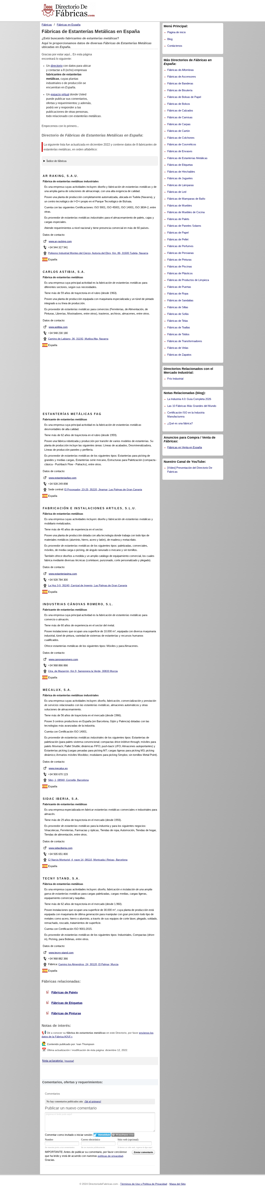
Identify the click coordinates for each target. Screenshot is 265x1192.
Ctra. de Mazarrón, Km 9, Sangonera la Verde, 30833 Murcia (83, 671)
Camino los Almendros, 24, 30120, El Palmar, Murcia (88, 964)
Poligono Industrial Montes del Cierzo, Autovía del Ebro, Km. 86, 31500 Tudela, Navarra (98, 253)
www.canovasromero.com (63, 659)
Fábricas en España (68, 24)
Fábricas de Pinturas (66, 1013)
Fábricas (47, 24)
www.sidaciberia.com (60, 847)
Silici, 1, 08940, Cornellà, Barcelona (68, 779)
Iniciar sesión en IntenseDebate (102, 1135)
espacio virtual (60, 94)
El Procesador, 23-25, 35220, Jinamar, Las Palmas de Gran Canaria (103, 489)
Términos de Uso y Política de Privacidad (143, 1183)
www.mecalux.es (58, 768)
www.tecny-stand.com (61, 952)
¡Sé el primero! (92, 1101)
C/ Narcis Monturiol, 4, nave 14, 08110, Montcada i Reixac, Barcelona (87, 859)
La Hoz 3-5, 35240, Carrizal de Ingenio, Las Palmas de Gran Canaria (87, 585)
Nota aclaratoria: (53, 1060)
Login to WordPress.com (122, 1135)
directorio (57, 65)
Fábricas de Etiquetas (66, 1003)
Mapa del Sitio (177, 1183)
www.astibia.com (58, 327)
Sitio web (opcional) (128, 1139)
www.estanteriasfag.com (62, 477)
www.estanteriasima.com (63, 573)
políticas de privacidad (110, 1155)
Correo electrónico (90, 1139)
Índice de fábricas (57, 160)
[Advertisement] (128, 83)
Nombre (49, 1139)
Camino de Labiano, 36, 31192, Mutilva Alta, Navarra (78, 338)
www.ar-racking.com (60, 241)
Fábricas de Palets (64, 992)
